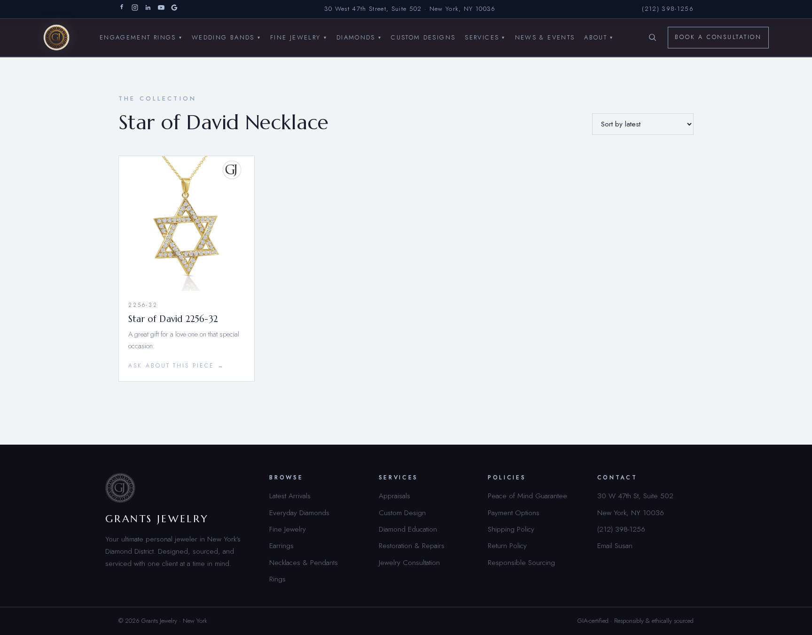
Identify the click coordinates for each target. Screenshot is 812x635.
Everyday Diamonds (299, 512)
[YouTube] (161, 9)
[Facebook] (121, 9)
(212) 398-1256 (668, 8)
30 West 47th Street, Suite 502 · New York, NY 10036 (410, 8)
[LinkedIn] (148, 9)
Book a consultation (718, 37)
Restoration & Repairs (412, 545)
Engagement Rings (141, 36)
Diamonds (359, 36)
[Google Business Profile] (174, 9)
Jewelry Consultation (409, 562)
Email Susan (614, 545)
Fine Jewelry (298, 36)
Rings (277, 578)
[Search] (652, 38)
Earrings (281, 545)
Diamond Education (408, 529)
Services (485, 36)
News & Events (545, 36)
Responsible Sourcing (521, 562)
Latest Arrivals (290, 495)
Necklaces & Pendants (303, 562)
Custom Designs (423, 36)
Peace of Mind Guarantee (527, 495)
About (598, 36)
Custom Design (402, 512)
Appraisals (394, 495)
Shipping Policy (511, 529)
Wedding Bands (226, 36)
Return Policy (507, 545)
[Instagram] (135, 9)
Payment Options (513, 512)
